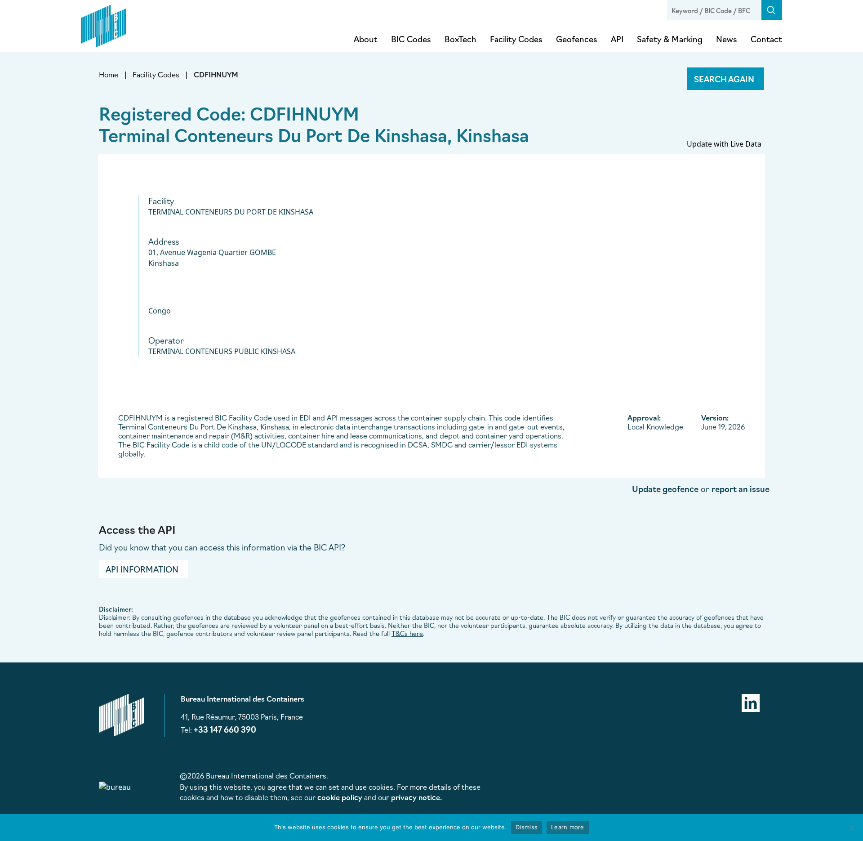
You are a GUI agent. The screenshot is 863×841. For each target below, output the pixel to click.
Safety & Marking (670, 39)
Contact (766, 39)
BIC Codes (411, 39)
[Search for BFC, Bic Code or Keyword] (771, 10)
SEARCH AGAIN (724, 79)
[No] (851, 827)
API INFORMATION (142, 569)
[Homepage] (103, 24)
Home (108, 74)
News (726, 39)
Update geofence (665, 488)
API (617, 39)
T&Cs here (407, 633)
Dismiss (527, 827)
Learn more (567, 827)
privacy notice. (416, 797)
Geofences (576, 39)
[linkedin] (751, 701)
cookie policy (339, 797)
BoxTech (460, 39)
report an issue (741, 488)
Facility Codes (516, 39)
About (366, 39)
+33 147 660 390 (225, 729)
